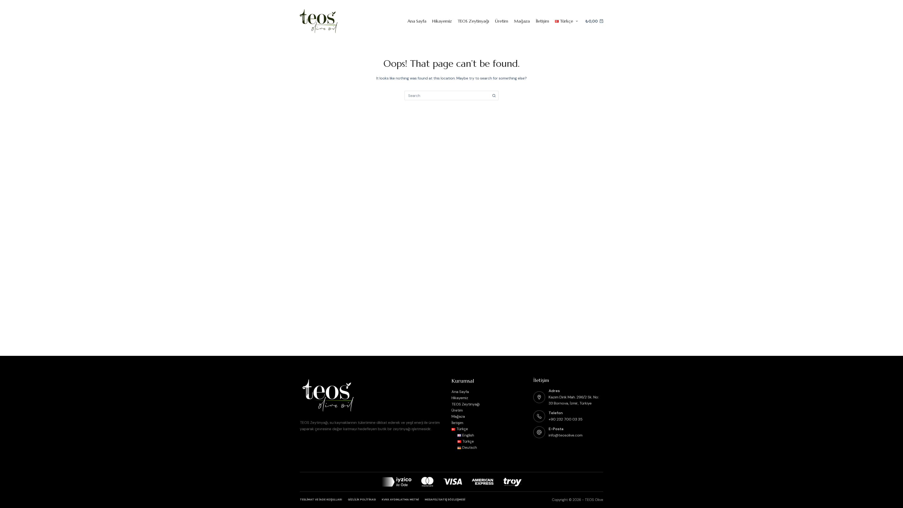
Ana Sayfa (417, 21)
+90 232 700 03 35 (565, 419)
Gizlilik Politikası (362, 499)
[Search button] (493, 95)
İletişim (542, 21)
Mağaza (522, 21)
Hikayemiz (442, 21)
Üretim (501, 21)
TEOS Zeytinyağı (473, 21)
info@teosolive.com (565, 435)
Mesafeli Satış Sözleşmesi (445, 499)
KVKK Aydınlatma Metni (400, 499)
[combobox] (447, 95)
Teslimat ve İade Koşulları (321, 499)
